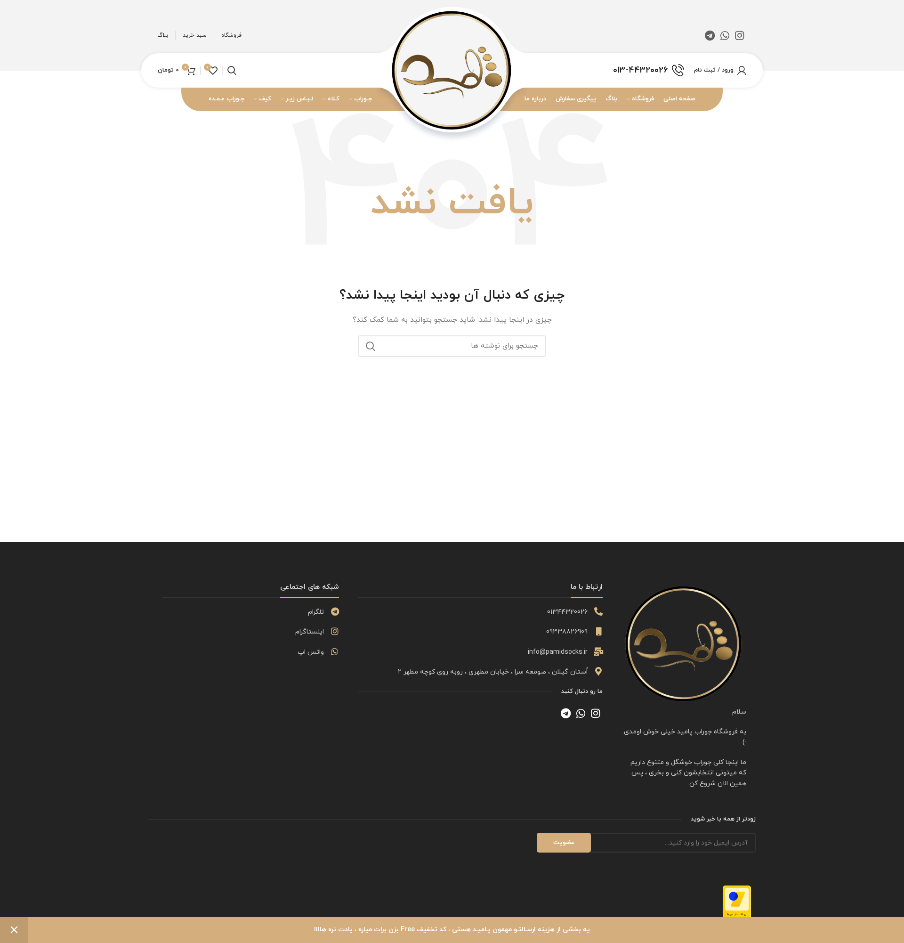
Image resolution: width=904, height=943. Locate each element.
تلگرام (316, 612)
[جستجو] (370, 346)
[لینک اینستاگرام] (739, 35)
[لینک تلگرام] (710, 35)
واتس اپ (311, 652)
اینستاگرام (309, 631)
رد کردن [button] (14, 930)
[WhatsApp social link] (725, 35)
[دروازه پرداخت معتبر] (737, 905)
